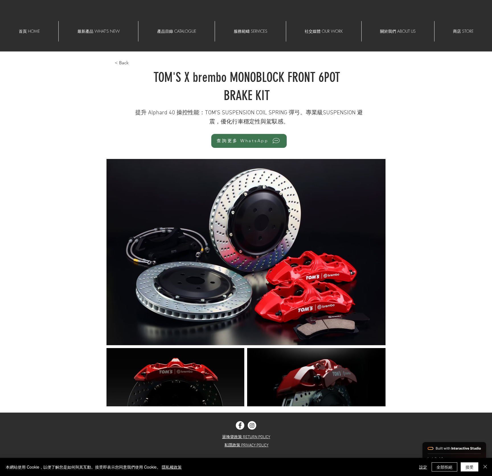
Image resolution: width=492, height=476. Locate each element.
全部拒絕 (444, 467)
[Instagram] (252, 425)
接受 (469, 467)
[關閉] (485, 466)
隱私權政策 (172, 467)
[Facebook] (240, 425)
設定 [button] (423, 467)
